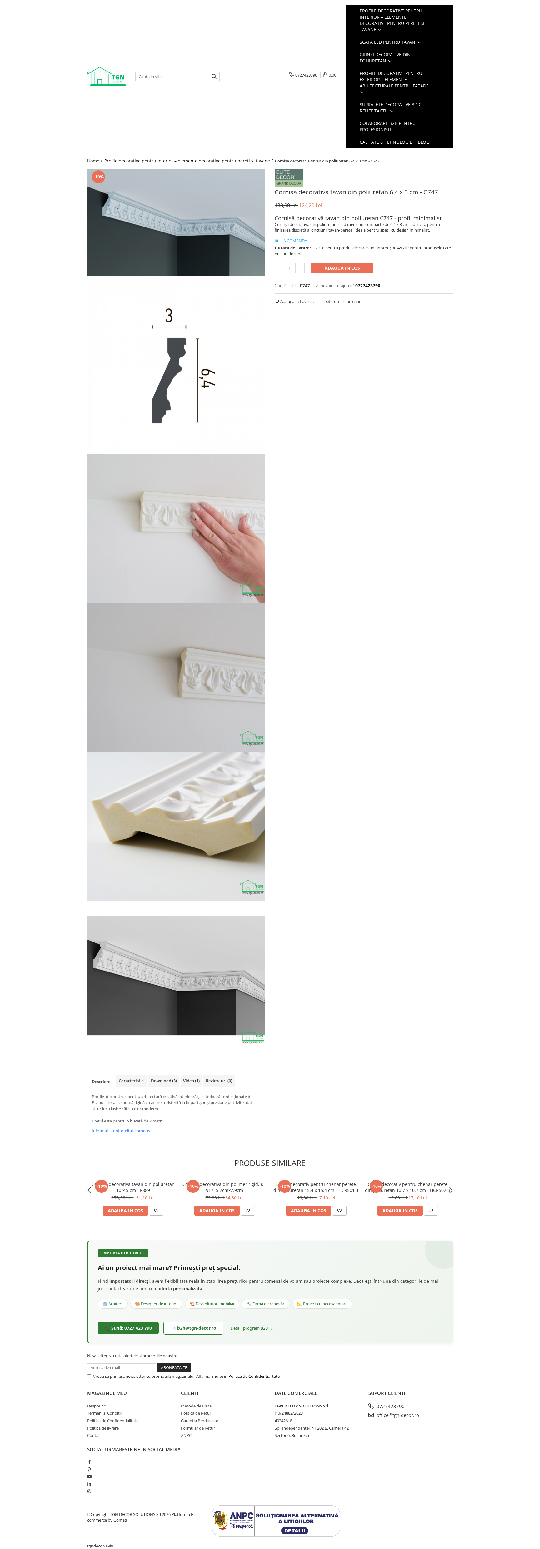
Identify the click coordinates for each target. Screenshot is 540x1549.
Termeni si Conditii (104, 1413)
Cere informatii (345, 301)
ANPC (186, 1435)
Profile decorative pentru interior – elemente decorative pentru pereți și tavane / (189, 161)
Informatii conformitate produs (121, 1130)
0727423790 (390, 1406)
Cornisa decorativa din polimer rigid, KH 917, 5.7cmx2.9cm (224, 1187)
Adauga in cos (342, 268)
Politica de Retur (196, 1413)
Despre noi (97, 1406)
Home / (95, 161)
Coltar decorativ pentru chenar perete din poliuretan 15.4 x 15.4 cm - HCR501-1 (316, 1187)
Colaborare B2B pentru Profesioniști (388, 126)
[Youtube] (89, 1476)
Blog (423, 142)
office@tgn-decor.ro (397, 1415)
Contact (94, 1435)
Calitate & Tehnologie (386, 142)
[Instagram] (89, 1491)
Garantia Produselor (199, 1420)
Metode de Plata (196, 1406)
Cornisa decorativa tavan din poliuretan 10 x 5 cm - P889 (133, 1187)
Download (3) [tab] (164, 1080)
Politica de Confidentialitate (254, 1376)
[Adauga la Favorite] (156, 1211)
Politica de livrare (103, 1428)
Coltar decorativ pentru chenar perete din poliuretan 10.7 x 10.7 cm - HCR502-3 (407, 1187)
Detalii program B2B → (252, 1328)
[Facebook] (89, 1462)
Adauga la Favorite (297, 301)
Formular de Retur (198, 1428)
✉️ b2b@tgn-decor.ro (193, 1328)
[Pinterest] (89, 1469)
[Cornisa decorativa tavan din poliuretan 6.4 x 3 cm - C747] (176, 222)
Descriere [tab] (101, 1081)
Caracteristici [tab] (132, 1080)
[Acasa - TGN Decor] (106, 77)
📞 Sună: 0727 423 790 (128, 1328)
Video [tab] (191, 1080)
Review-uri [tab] (219, 1080)
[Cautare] (214, 77)
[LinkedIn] (89, 1484)
